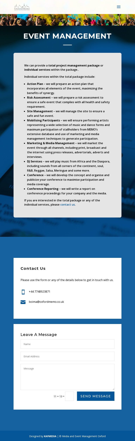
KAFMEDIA (50, 436)
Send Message (96, 396)
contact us (67, 204)
